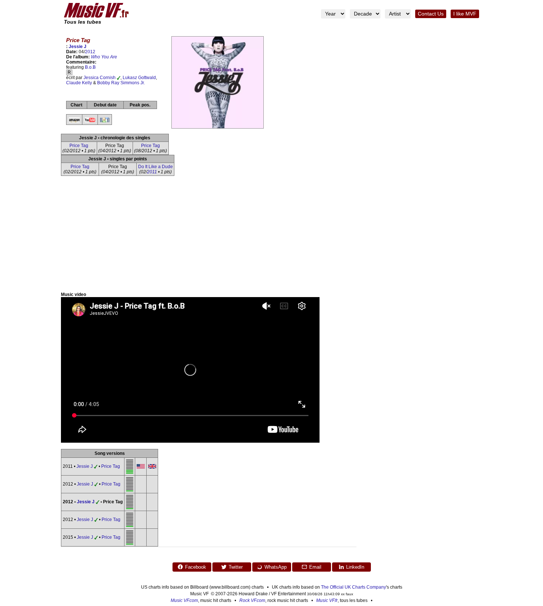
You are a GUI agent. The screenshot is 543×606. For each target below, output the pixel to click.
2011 (152, 171)
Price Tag (78, 145)
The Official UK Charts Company (353, 587)
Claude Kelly (79, 82)
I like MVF (465, 14)
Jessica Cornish (99, 77)
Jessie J (77, 46)
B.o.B (90, 67)
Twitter (236, 567)
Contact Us (431, 14)
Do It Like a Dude (155, 166)
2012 (90, 51)
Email (315, 567)
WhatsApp (275, 567)
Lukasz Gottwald (139, 77)
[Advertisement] (271, 236)
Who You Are (104, 56)
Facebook (195, 567)
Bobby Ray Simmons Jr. (121, 82)
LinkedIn (355, 567)
